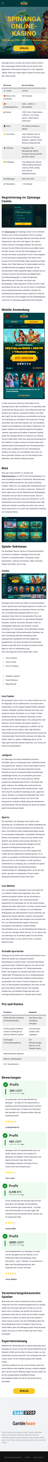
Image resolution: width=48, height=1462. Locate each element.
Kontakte (27, 1457)
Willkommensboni (9, 476)
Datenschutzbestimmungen (13, 1457)
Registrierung (10, 232)
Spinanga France (38, 1457)
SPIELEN (24, 48)
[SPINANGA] (24, 3)
